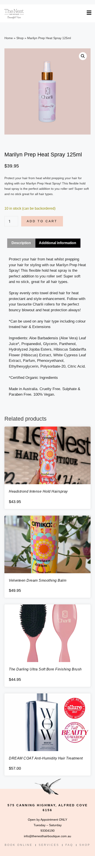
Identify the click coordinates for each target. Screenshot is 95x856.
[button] (83, 56)
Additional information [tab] (57, 243)
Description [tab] (21, 243)
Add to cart (42, 221)
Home (8, 38)
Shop (20, 38)
